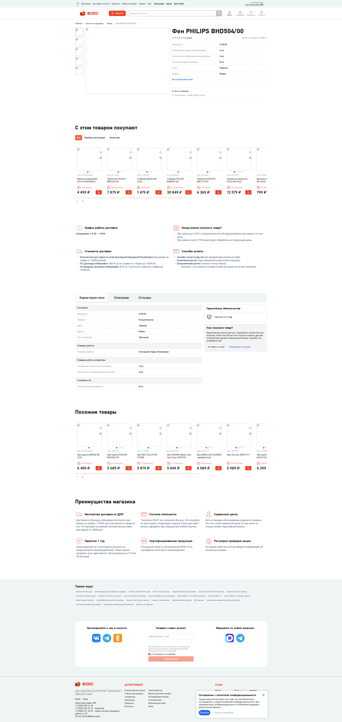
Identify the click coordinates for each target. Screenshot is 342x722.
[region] (171, 138)
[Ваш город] (77, 3)
